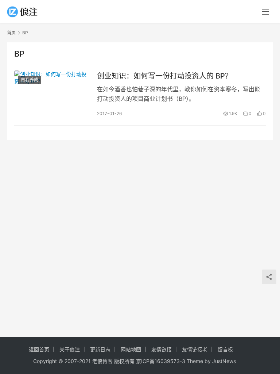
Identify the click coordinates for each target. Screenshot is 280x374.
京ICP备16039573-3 (160, 361)
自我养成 (29, 80)
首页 (11, 32)
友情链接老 (194, 349)
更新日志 (100, 349)
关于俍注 (69, 349)
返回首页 (39, 349)
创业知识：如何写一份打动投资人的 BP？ (164, 76)
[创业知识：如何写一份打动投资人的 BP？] (52, 94)
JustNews (224, 361)
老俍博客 (102, 361)
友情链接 (161, 349)
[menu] (265, 11)
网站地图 (131, 349)
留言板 (225, 349)
